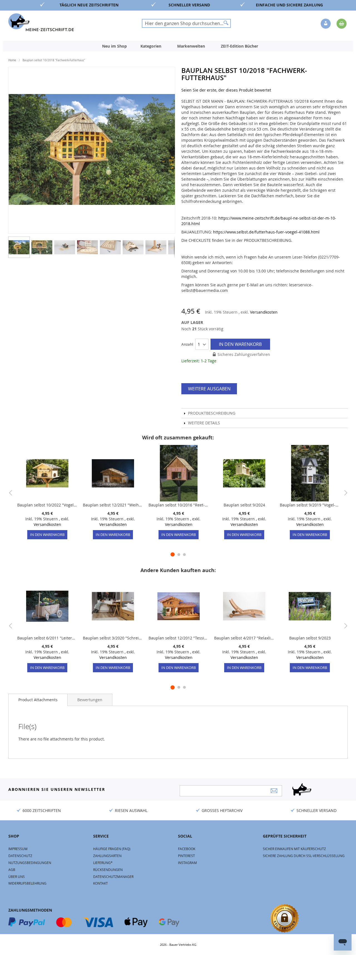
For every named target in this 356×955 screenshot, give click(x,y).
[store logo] (41, 22)
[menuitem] (114, 46)
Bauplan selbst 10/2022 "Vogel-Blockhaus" (47, 505)
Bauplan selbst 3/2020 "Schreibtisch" (113, 638)
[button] (326, 23)
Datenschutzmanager (113, 876)
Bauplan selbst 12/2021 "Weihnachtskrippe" (113, 505)
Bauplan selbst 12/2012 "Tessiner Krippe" (179, 638)
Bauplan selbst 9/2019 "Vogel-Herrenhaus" (310, 505)
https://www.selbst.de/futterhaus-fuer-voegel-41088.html (266, 232)
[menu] (178, 46)
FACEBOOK (186, 848)
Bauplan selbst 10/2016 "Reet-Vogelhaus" (179, 505)
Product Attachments (38, 699)
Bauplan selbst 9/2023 (310, 638)
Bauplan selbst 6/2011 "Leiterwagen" (47, 638)
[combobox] (186, 23)
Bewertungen (89, 699)
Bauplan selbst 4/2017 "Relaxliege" (244, 638)
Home (12, 60)
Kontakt (100, 883)
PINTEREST (186, 855)
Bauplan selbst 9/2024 (244, 505)
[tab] (38, 700)
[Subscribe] (274, 790)
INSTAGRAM (187, 862)
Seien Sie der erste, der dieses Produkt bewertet (226, 90)
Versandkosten (264, 312)
